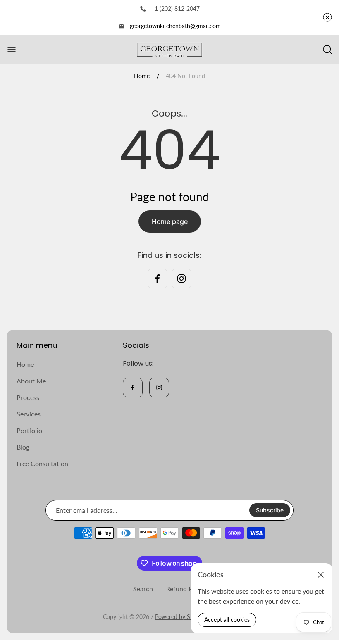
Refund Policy (186, 588)
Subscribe (270, 510)
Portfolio (29, 430)
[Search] (327, 49)
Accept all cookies (227, 619)
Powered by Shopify (180, 616)
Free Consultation (42, 463)
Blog (23, 447)
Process (28, 397)
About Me (31, 381)
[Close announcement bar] (327, 17)
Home (142, 75)
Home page (170, 221)
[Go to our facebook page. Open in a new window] (157, 278)
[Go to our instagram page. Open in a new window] (181, 278)
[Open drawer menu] (11, 49)
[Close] (321, 575)
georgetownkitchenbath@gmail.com (175, 25)
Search (143, 588)
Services (29, 414)
